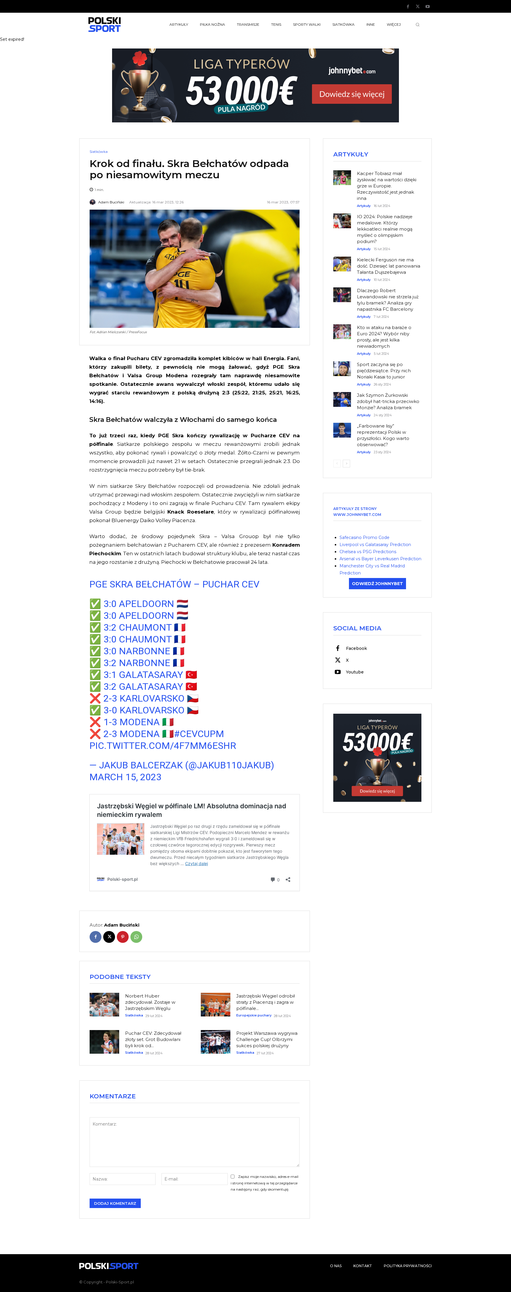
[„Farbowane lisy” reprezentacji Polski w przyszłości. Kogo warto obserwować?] (342, 427)
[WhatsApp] (136, 937)
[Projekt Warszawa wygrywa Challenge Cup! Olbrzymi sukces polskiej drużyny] (215, 1042)
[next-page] (346, 463)
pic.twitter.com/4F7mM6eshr (162, 745)
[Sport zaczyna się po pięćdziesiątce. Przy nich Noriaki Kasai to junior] (342, 365)
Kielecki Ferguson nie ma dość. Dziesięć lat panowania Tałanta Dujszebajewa (388, 266)
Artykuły (364, 206)
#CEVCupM (199, 733)
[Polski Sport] (118, 24)
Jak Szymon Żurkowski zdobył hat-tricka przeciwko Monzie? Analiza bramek (388, 401)
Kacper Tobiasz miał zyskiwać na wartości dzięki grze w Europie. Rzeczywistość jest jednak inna (386, 186)
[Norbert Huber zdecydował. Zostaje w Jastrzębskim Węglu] (104, 1004)
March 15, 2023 (125, 777)
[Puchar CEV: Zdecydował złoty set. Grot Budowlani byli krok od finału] (104, 1042)
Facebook (356, 648)
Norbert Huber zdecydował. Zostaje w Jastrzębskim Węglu (150, 1002)
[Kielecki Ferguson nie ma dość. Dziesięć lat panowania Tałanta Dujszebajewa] (342, 261)
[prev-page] (337, 463)
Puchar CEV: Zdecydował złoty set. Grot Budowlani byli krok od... (153, 1039)
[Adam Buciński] (93, 202)
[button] (418, 25)
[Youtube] (427, 7)
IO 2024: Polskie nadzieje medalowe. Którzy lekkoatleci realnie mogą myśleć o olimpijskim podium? (385, 229)
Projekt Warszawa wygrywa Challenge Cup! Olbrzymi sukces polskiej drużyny (266, 1039)
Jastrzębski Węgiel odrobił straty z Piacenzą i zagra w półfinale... (265, 1002)
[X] (418, 7)
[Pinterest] (123, 937)
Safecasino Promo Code (364, 537)
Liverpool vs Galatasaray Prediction (375, 544)
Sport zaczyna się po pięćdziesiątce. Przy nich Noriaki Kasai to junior (384, 371)
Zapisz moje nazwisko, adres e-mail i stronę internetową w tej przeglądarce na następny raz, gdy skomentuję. (264, 1183)
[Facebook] (408, 7)
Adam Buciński (111, 202)
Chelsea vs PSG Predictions (367, 551)
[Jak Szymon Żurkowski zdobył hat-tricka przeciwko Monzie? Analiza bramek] (342, 396)
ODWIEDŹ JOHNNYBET (377, 583)
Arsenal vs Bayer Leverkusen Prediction (380, 558)
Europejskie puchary (253, 1015)
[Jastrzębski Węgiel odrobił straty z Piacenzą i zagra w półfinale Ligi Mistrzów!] (215, 1004)
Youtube (355, 672)
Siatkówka (99, 151)
